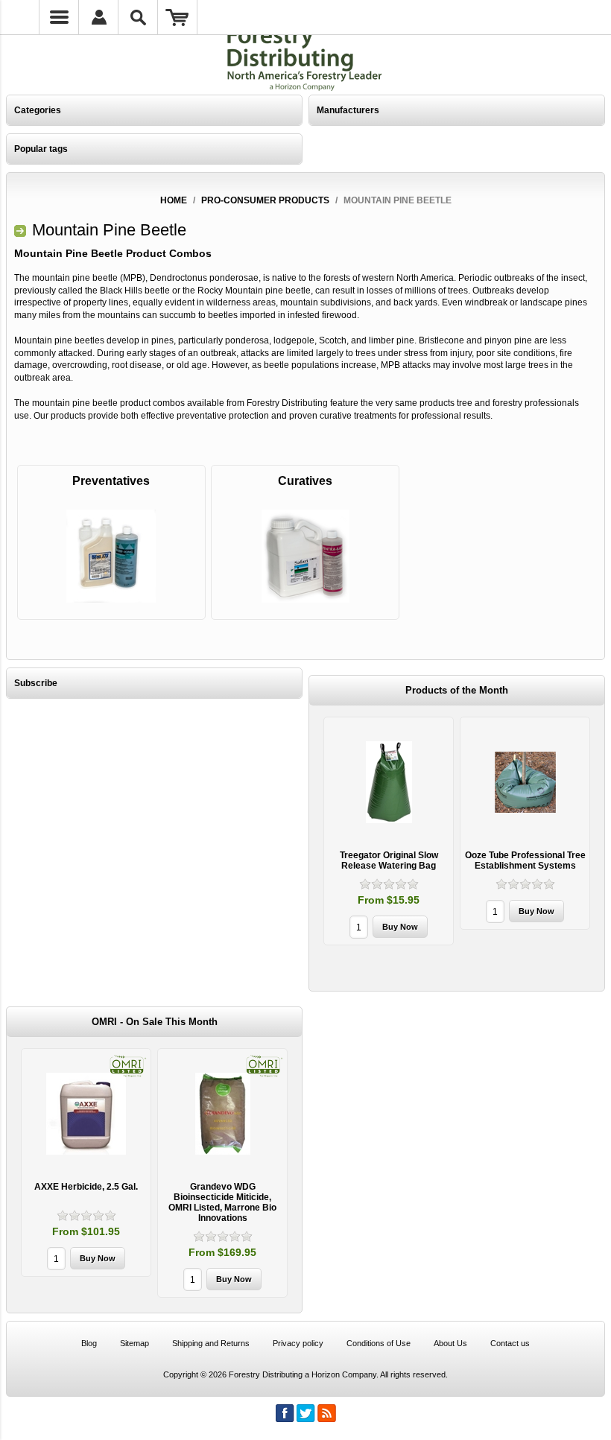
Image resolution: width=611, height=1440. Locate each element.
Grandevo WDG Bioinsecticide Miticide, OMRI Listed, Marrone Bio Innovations (222, 1202)
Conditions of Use (378, 1343)
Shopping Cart (177, 17)
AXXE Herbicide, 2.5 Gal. (86, 1187)
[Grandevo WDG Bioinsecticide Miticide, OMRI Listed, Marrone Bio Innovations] (222, 1113)
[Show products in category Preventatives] (111, 556)
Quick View (389, 831)
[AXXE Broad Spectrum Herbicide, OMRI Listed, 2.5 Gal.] (86, 1113)
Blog (89, 1343)
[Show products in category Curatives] (304, 556)
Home (173, 200)
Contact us (510, 1343)
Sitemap (134, 1343)
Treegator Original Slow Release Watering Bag (389, 860)
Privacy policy (298, 1343)
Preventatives (111, 481)
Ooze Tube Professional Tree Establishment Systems (525, 860)
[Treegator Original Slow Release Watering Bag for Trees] (388, 782)
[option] (388, 833)
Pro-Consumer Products (265, 200)
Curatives (305, 481)
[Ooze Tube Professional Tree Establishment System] (525, 782)
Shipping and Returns (211, 1343)
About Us (450, 1343)
